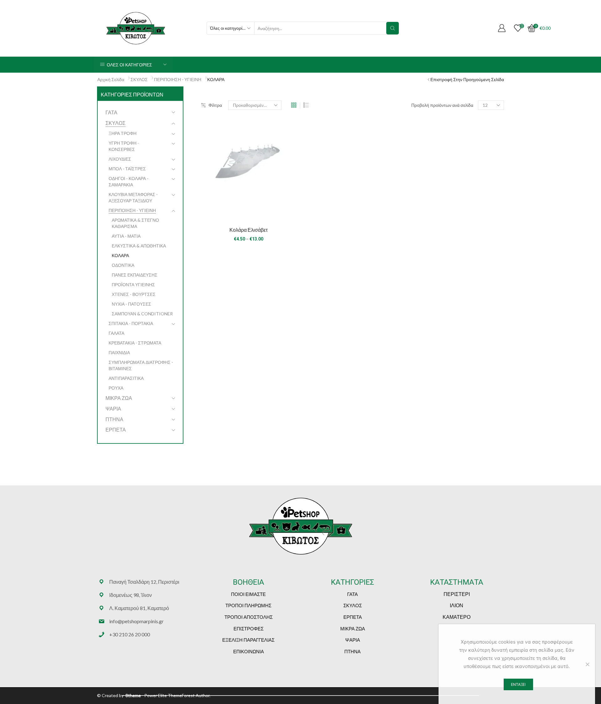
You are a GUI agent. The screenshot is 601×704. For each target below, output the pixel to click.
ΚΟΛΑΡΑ (120, 255)
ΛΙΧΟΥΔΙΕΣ (120, 159)
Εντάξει (518, 684)
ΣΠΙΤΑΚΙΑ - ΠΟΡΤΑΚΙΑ (131, 323)
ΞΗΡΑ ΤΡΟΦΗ (122, 133)
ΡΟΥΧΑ (116, 388)
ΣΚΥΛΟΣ (139, 79)
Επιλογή (248, 210)
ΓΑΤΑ (111, 112)
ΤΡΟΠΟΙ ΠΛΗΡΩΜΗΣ (248, 605)
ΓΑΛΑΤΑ (116, 333)
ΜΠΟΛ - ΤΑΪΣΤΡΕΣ (127, 168)
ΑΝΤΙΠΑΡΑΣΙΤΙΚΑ (126, 378)
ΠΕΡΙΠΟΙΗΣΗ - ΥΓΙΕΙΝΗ (177, 79)
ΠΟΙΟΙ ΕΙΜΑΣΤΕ (248, 594)
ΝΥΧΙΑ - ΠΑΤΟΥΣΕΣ (131, 304)
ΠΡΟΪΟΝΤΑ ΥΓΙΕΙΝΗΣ (133, 284)
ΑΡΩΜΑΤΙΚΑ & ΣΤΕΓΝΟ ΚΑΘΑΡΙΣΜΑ (135, 223)
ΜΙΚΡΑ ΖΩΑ (118, 398)
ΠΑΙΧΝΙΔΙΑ (119, 352)
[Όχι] (587, 664)
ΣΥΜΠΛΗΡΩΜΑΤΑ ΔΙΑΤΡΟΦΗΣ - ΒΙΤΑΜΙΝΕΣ (141, 365)
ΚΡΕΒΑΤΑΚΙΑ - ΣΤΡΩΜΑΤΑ (135, 342)
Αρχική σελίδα (110, 79)
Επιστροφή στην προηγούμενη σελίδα (467, 79)
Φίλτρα (215, 105)
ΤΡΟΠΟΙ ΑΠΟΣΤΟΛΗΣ (248, 617)
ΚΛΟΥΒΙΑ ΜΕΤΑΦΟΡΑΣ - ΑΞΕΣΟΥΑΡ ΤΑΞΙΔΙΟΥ (133, 197)
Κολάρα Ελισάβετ (248, 230)
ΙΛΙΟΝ (456, 605)
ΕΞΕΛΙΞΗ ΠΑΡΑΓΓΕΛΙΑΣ (248, 640)
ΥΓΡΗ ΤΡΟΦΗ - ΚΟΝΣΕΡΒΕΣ (124, 146)
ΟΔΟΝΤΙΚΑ (123, 265)
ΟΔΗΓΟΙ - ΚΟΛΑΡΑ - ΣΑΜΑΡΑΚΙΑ (128, 181)
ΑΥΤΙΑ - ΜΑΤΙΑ (126, 236)
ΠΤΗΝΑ (114, 419)
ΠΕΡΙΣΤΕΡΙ (457, 594)
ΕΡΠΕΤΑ (115, 429)
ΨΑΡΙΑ (113, 409)
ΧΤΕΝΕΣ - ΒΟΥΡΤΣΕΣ (134, 294)
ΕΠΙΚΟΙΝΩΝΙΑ (248, 651)
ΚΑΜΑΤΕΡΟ (456, 617)
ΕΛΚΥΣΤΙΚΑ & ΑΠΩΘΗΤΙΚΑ (139, 245)
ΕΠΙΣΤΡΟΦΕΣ (249, 628)
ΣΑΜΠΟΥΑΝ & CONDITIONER (142, 313)
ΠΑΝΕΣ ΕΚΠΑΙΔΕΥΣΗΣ (134, 274)
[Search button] (392, 28)
